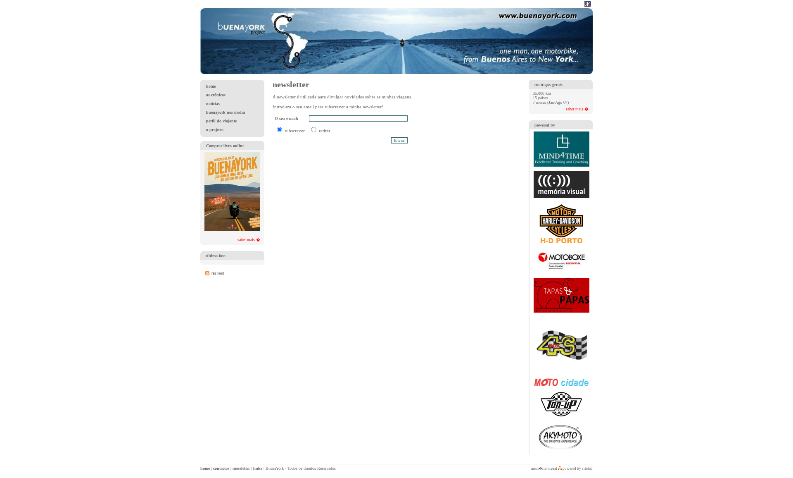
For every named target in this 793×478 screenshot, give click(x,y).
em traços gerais (548, 84)
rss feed (217, 273)
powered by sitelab (578, 468)
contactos (221, 468)
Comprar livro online (225, 145)
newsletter (241, 468)
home (205, 468)
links (257, 468)
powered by (544, 125)
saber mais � (248, 239)
